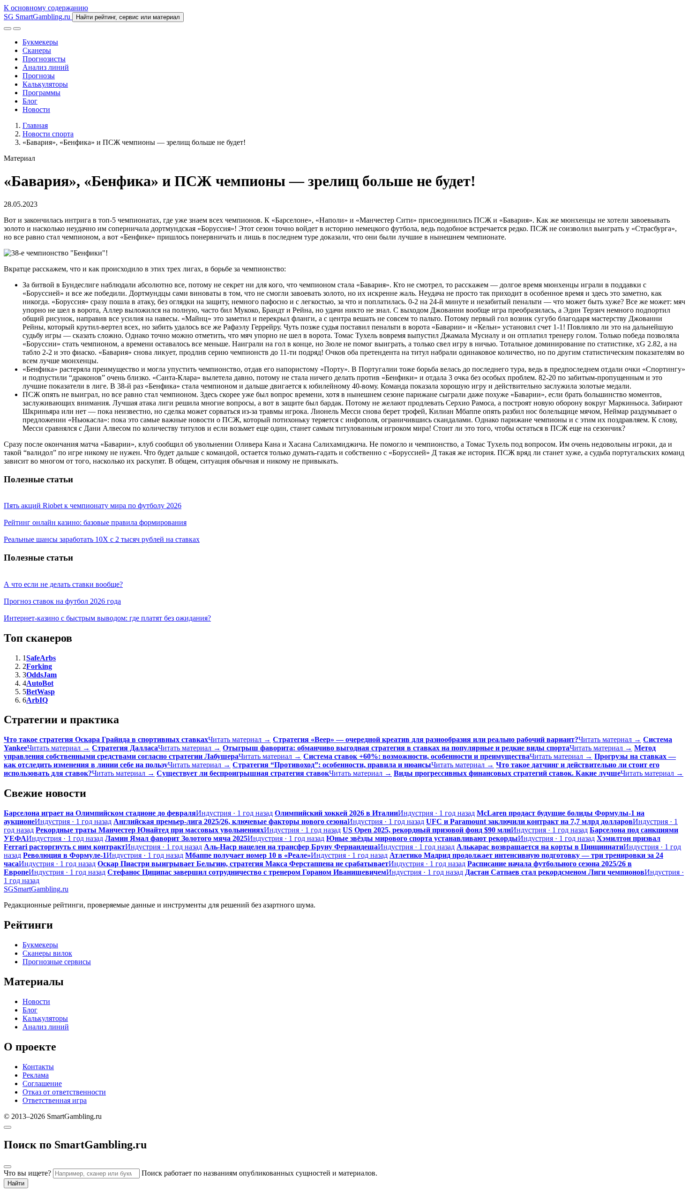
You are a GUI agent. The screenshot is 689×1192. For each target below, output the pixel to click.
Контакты (38, 1067)
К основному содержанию (46, 8)
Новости (36, 109)
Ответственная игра (54, 1100)
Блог (29, 101)
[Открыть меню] (17, 28)
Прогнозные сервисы (56, 962)
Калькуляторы (45, 84)
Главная (35, 125)
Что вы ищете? (27, 1173)
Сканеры (36, 50)
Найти (15, 1183)
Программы (41, 93)
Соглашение (42, 1083)
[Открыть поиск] (7, 28)
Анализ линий (45, 67)
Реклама (35, 1075)
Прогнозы (38, 76)
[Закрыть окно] (7, 1127)
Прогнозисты (44, 59)
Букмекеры (40, 42)
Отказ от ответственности (64, 1092)
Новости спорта (48, 134)
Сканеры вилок (47, 953)
